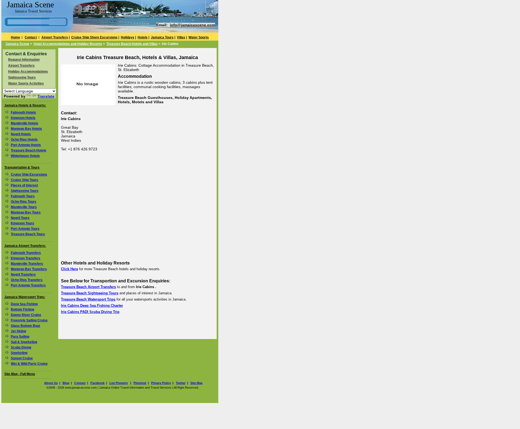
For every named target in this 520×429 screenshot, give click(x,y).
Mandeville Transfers (27, 264)
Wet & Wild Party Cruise (29, 364)
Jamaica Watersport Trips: (24, 297)
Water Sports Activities (26, 83)
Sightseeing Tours (22, 77)
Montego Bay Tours (26, 212)
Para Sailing (20, 336)
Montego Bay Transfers (29, 269)
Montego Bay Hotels (26, 129)
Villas (181, 37)
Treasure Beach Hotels (28, 150)
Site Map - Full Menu (19, 374)
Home (15, 37)
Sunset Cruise (22, 358)
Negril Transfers (23, 274)
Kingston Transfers (25, 258)
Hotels (143, 37)
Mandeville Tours (24, 207)
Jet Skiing (18, 331)
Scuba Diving (21, 347)
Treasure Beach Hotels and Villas (132, 44)
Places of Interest (24, 185)
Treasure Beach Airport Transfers (88, 287)
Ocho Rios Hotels (24, 139)
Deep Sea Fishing (24, 304)
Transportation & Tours (22, 167)
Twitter (181, 383)
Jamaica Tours (162, 37)
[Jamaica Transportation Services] (8, 174)
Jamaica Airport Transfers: (25, 246)
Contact (31, 37)
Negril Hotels (21, 134)
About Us (51, 383)
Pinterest (140, 383)
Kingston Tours (22, 223)
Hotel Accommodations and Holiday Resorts (68, 44)
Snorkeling (19, 353)
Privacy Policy (161, 383)
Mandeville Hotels (24, 123)
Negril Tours (20, 218)
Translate (45, 96)
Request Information (24, 60)
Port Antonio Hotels (26, 145)
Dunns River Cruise (26, 315)
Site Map (196, 383)
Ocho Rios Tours (23, 202)
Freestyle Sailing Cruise (29, 320)
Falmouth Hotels (23, 112)
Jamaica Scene (17, 44)
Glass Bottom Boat (25, 326)
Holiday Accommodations (28, 71)
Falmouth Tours (23, 196)
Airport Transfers (54, 37)
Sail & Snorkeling (24, 342)
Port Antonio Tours (25, 229)
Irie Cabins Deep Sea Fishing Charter (92, 306)
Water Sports (198, 37)
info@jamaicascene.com (192, 25)
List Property (118, 383)
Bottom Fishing (22, 309)
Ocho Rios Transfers (27, 280)
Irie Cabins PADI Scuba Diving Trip (90, 312)
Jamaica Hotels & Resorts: (25, 105)
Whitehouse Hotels (25, 156)
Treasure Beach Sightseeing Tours (89, 293)
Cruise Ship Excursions (29, 174)
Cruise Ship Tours (24, 180)
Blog (66, 383)
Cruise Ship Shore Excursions (94, 37)
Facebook (97, 383)
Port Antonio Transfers (28, 285)
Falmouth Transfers (26, 253)
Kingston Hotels (23, 118)
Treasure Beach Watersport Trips (88, 299)
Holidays (127, 37)
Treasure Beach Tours (28, 234)
